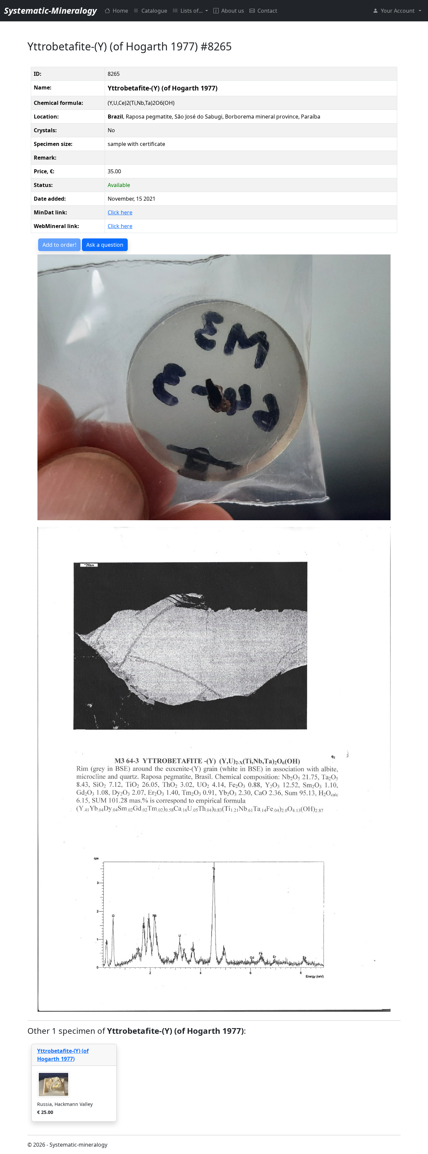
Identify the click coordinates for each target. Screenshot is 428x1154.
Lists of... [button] (192, 10)
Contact (267, 10)
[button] (397, 10)
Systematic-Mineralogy (50, 10)
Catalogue (154, 10)
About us (232, 10)
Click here (120, 212)
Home (120, 10)
